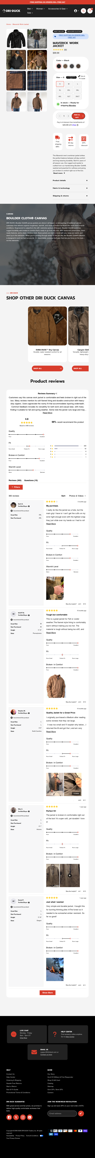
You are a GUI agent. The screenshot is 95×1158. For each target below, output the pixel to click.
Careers (50, 1092)
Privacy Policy (20, 1136)
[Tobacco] (78, 66)
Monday (72, 105)
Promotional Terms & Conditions (18, 1092)
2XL (68, 90)
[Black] (58, 66)
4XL (60, 96)
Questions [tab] (31, 481)
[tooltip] (56, 393)
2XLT (77, 96)
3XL (77, 90)
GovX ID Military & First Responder (60, 1077)
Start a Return (11, 1086)
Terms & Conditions (32, 1136)
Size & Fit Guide (12, 1089)
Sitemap (51, 1086)
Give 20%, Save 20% (55, 1089)
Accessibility (10, 1136)
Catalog (50, 1083)
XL (60, 90)
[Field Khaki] (65, 66)
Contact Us (10, 1074)
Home (8, 24)
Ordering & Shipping (13, 1080)
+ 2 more (76, 793)
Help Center (70, 1037)
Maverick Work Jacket (21, 24)
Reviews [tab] (15, 481)
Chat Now (23, 1038)
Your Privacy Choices (13, 1138)
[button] (47, 412)
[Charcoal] (71, 66)
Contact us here (46, 1054)
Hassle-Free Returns (14, 1083)
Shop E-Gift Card (54, 1080)
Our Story (51, 1074)
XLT (68, 96)
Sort (63, 496)
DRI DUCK (25, 1131)
